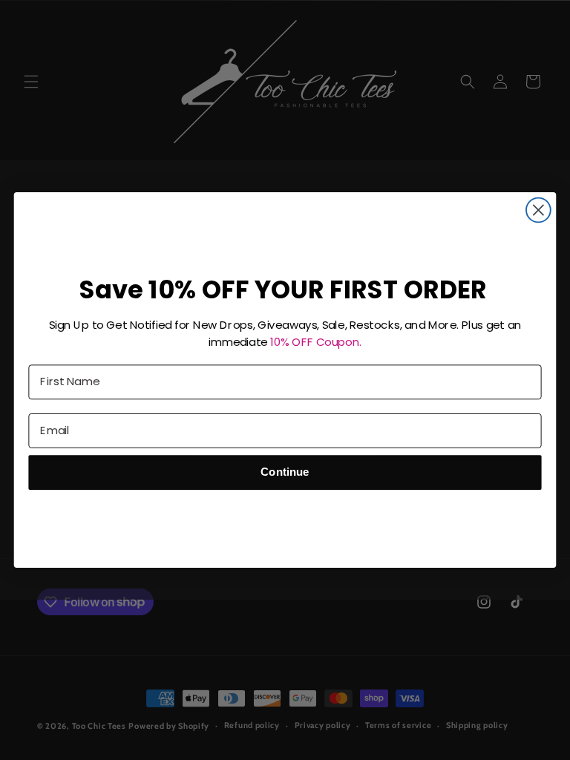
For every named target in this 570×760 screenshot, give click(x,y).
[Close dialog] (538, 210)
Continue (285, 472)
